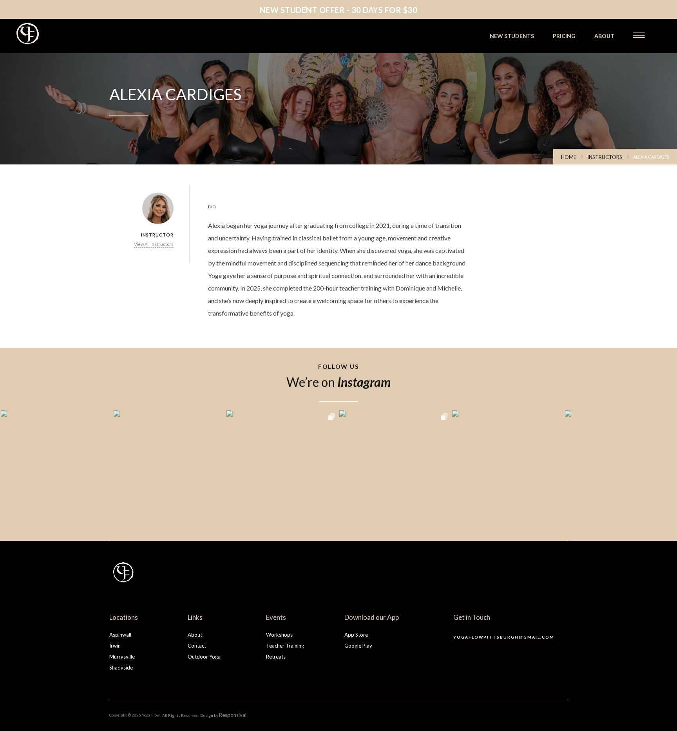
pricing (564, 35)
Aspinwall (120, 635)
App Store (356, 635)
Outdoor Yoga (204, 656)
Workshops (279, 635)
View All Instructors (154, 244)
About (195, 635)
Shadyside (121, 667)
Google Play (358, 646)
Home (568, 157)
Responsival (232, 715)
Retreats (276, 656)
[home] (50, 33)
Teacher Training (285, 646)
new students (512, 35)
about (604, 35)
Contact (197, 646)
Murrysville (122, 656)
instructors (604, 157)
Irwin (115, 646)
